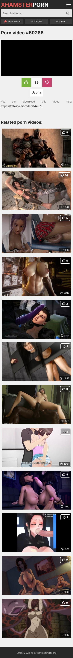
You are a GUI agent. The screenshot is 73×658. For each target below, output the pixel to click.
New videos (13, 21)
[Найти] (67, 13)
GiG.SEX (60, 21)
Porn (24, 4)
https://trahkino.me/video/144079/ (22, 106)
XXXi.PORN (36, 21)
